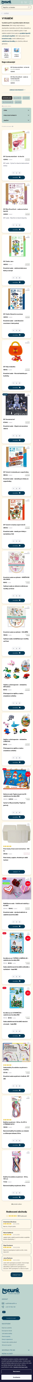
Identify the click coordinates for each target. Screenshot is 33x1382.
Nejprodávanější (8, 102)
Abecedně (18, 102)
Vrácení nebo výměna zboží (9, 1342)
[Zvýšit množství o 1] (19, 173)
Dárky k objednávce (7, 1339)
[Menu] (30, 2)
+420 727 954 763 (10, 1307)
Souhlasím (16, 1377)
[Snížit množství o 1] (13, 173)
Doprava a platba (7, 1327)
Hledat (28, 7)
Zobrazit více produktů (16, 89)
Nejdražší (26, 98)
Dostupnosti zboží (7, 1330)
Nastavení (16, 1371)
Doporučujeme (7, 98)
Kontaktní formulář (11, 1318)
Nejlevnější (17, 98)
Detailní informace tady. (20, 1367)
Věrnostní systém (6, 1345)
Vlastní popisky (6, 1336)
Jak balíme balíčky (7, 1333)
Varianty (15, 871)
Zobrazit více (17, 1275)
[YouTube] (4, 1311)
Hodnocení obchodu (16, 1211)
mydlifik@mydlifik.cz (11, 1303)
